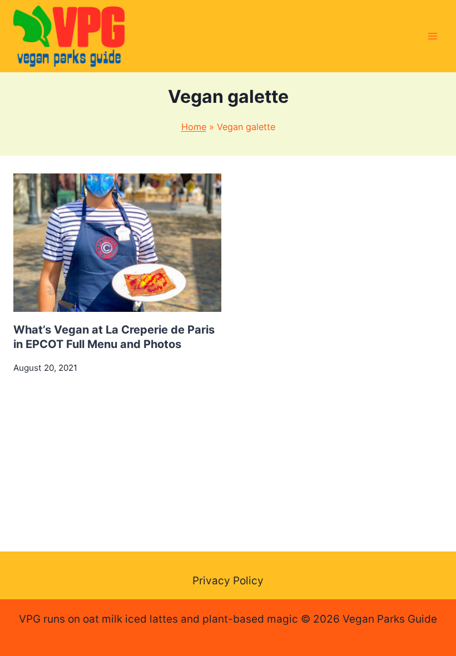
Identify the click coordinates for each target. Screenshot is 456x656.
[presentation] (117, 242)
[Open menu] (432, 35)
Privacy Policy (228, 580)
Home (193, 126)
